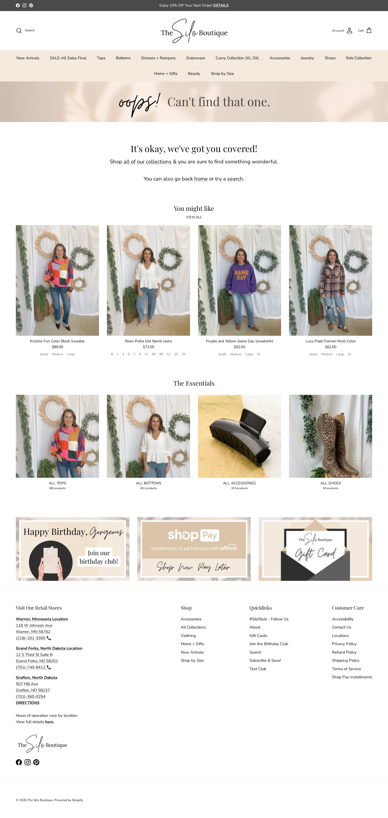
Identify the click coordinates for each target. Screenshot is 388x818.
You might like (194, 208)
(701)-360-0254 (30, 696)
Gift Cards (258, 635)
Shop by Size (222, 73)
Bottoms (123, 58)
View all (194, 217)
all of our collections (148, 161)
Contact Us (341, 627)
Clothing (188, 635)
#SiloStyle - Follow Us (268, 619)
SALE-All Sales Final (68, 58)
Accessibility (343, 619)
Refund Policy (344, 652)
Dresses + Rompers (158, 58)
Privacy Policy (344, 643)
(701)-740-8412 (31, 667)
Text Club (257, 668)
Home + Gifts (165, 73)
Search (255, 652)
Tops (101, 58)
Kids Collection (359, 58)
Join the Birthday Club (268, 643)
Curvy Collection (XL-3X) (237, 58)
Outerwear (195, 58)
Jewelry (307, 58)
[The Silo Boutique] (194, 30)
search (235, 178)
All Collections (193, 627)
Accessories (279, 58)
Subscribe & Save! (265, 660)
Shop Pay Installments (352, 677)
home (201, 178)
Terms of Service (346, 668)
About (254, 627)
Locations (340, 635)
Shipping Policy (345, 660)
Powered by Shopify (68, 800)
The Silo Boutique (40, 800)
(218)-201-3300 (30, 638)
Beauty (194, 73)
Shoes (330, 58)
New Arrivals (27, 58)
